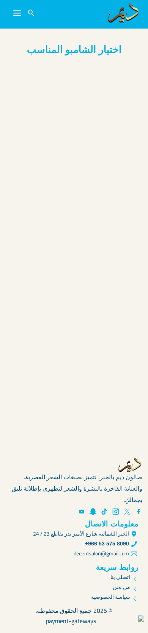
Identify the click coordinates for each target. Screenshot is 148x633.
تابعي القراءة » (117, 190)
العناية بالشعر (115, 205)
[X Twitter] (127, 511)
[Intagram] (116, 511)
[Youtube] (81, 511)
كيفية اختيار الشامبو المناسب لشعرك (76, 379)
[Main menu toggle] (17, 13)
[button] (31, 13)
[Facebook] (138, 511)
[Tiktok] (104, 511)
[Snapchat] (93, 511)
